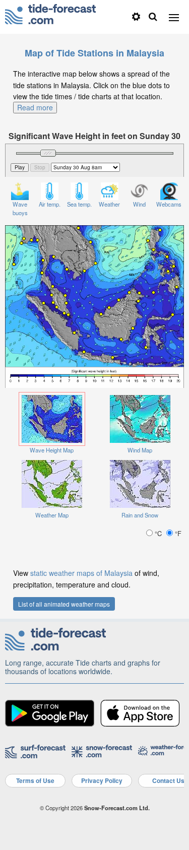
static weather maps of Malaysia (81, 573)
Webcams (168, 204)
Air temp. (49, 204)
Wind (139, 204)
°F (177, 533)
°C (158, 533)
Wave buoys (20, 208)
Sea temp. (79, 204)
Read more (35, 107)
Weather (109, 204)
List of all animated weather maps (64, 604)
